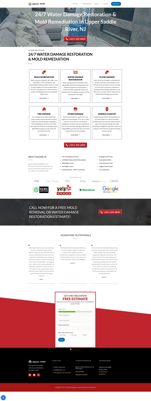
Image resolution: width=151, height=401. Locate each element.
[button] (116, 4)
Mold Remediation (44, 77)
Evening (74, 335)
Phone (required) (64, 325)
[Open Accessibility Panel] (3, 397)
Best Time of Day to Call (65, 332)
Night (84, 335)
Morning (62, 335)
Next (61, 339)
